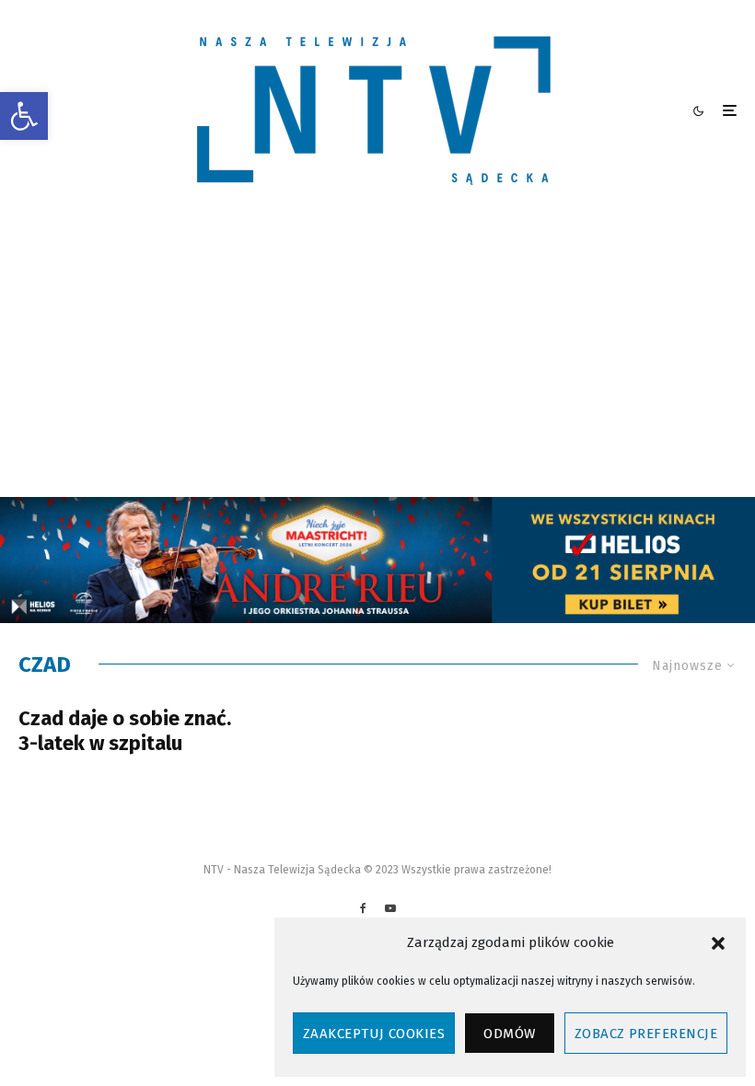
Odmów (509, 1033)
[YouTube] (390, 908)
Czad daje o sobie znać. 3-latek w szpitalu (124, 731)
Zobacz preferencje (646, 1033)
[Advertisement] (377, 359)
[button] (24, 116)
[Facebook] (363, 908)
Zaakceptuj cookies (374, 1033)
